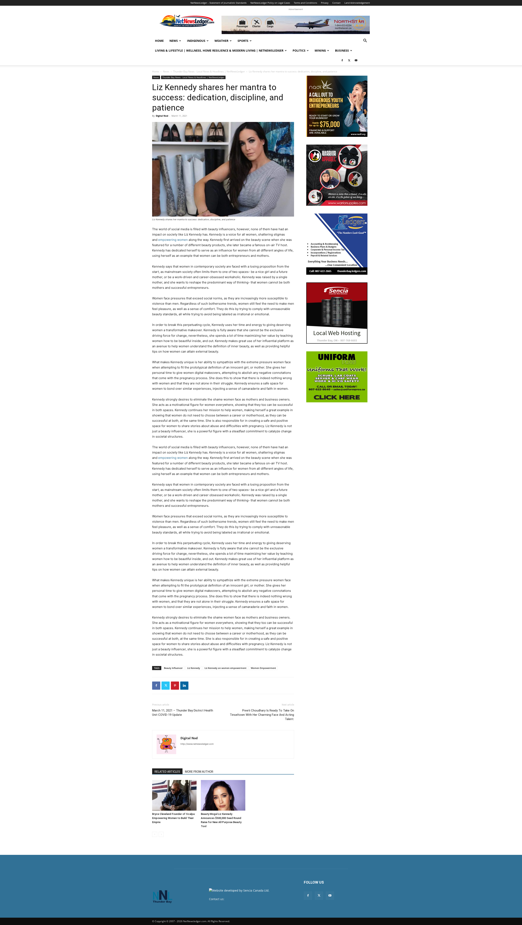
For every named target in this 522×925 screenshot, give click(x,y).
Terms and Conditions (305, 2)
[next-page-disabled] (161, 834)
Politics (299, 50)
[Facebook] (342, 60)
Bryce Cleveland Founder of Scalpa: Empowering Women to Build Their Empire (173, 818)
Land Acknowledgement (357, 2)
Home (159, 41)
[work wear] (336, 175)
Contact (336, 2)
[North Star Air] (295, 25)
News (173, 41)
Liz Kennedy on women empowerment (225, 667)
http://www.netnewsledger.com (197, 743)
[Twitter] (349, 60)
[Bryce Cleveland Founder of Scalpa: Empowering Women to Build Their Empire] (174, 795)
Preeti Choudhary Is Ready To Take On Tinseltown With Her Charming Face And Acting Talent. (262, 715)
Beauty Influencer (173, 667)
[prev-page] (154, 834)
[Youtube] (356, 60)
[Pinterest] (175, 686)
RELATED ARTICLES (167, 771)
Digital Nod (162, 115)
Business (342, 50)
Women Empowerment (263, 667)
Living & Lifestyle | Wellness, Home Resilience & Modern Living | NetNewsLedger (219, 50)
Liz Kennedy (193, 667)
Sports (243, 41)
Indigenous (196, 41)
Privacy (324, 2)
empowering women (173, 240)
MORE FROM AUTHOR (199, 771)
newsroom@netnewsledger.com (247, 899)
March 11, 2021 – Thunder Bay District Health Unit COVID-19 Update (182, 713)
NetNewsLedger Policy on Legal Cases (270, 2)
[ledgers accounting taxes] (336, 244)
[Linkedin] (184, 686)
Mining (320, 50)
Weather (221, 41)
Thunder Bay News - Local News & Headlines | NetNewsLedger (209, 71)
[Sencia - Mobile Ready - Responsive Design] (336, 313)
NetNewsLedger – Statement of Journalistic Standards (218, 2)
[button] (365, 41)
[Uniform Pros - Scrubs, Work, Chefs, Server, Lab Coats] (336, 376)
